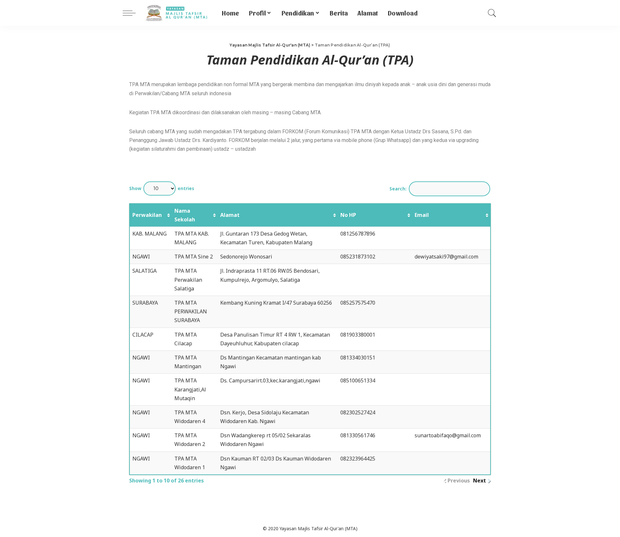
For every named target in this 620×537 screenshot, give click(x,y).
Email (422, 214)
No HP (348, 214)
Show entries (161, 188)
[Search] (492, 13)
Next (479, 480)
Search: (398, 189)
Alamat (230, 214)
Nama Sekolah (184, 215)
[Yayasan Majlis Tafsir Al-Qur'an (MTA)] (177, 13)
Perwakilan (147, 214)
